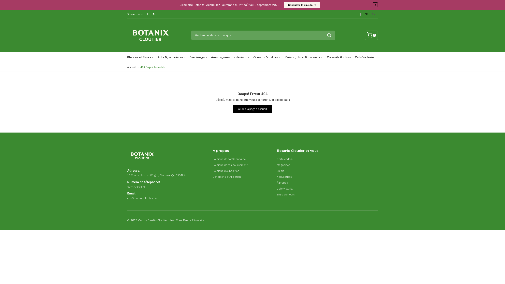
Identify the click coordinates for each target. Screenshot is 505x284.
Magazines (283, 165)
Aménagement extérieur (229, 57)
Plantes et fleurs (139, 57)
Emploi (281, 171)
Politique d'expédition (226, 171)
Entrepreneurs (286, 194)
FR (366, 14)
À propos (282, 182)
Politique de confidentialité (229, 159)
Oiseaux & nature (265, 57)
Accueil (131, 67)
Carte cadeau (285, 159)
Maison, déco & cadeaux (302, 57)
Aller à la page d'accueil (252, 109)
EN (373, 14)
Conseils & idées (339, 57)
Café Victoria (364, 57)
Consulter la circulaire (302, 5)
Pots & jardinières (170, 57)
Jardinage (197, 57)
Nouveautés (284, 176)
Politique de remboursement (230, 165)
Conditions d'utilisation (227, 176)
